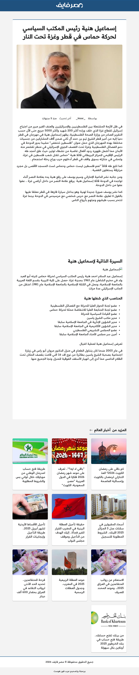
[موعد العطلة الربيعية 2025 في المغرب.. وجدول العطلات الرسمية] (69, 575)
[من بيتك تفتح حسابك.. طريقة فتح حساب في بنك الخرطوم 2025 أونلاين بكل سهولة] (108, 628)
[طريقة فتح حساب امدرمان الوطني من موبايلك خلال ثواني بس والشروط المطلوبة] (30, 464)
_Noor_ (80, 118)
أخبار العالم (102, 430)
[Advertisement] (69, 228)
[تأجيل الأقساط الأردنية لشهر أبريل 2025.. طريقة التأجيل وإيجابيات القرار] (30, 519)
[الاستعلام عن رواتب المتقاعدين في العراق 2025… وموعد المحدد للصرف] (108, 575)
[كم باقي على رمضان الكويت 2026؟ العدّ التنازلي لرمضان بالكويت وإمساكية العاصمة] (108, 464)
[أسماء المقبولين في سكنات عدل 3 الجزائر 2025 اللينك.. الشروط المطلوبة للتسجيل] (108, 519)
